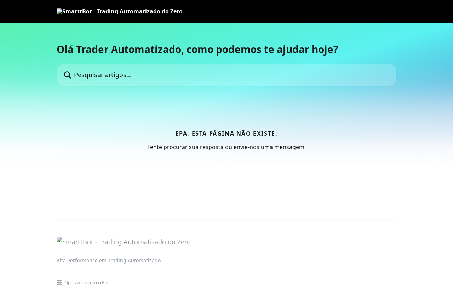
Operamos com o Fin (86, 282)
